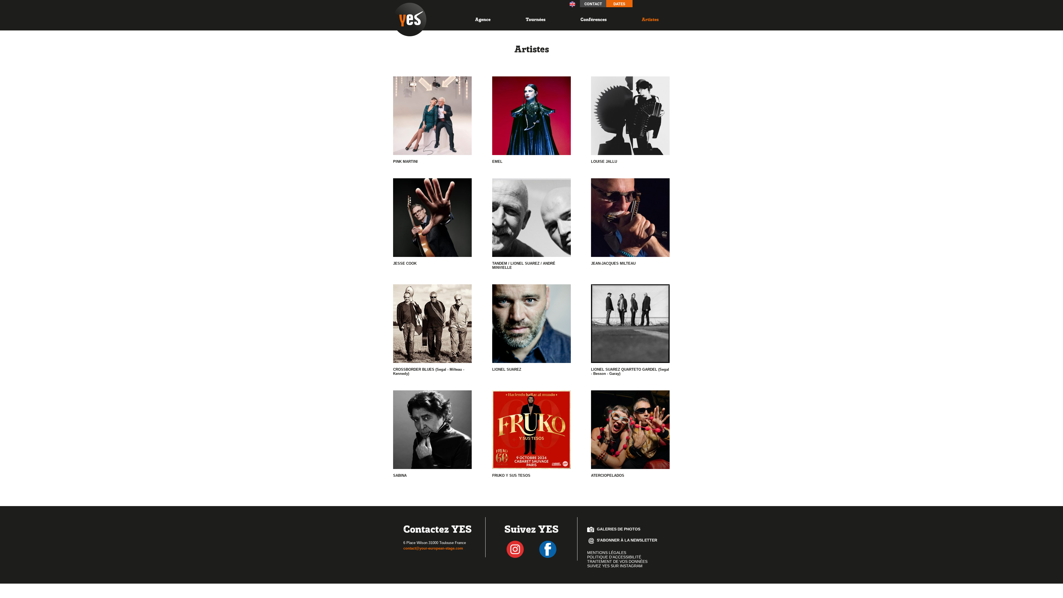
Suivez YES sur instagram (615, 566)
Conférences (593, 19)
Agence (483, 19)
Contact (593, 4)
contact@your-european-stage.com (433, 548)
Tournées (535, 19)
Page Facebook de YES (547, 549)
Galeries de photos (618, 529)
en (572, 4)
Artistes (650, 19)
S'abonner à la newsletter (627, 540)
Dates (619, 4)
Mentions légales (606, 552)
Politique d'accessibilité (614, 557)
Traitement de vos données (617, 561)
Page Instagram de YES (515, 549)
